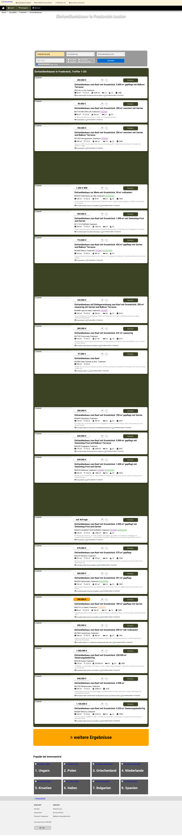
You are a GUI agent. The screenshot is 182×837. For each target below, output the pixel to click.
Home (4, 12)
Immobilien (13, 12)
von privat (84, 60)
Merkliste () (61, 3)
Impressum (38, 812)
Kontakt (36, 809)
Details (130, 80)
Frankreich (23, 12)
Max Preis (54, 65)
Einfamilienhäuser (36, 12)
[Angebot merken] (102, 80)
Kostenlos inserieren (77, 3)
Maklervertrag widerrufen (61, 816)
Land (12, 8)
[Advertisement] (91, 35)
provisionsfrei (85, 62)
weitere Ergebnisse (92, 737)
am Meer (73, 60)
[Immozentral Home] (3, 8)
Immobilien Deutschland (43, 3)
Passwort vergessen (41, 816)
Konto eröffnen (58, 812)
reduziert (73, 62)
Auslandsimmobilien (24, 3)
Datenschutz (57, 809)
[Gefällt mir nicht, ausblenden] (106, 80)
